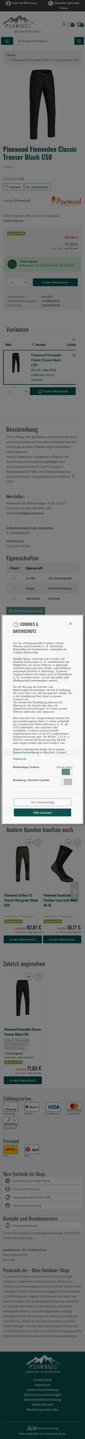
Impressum (19, 758)
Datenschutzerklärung (26, 752)
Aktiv (67, 771)
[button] (67, 772)
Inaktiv (68, 781)
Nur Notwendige (42, 802)
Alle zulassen (42, 812)
